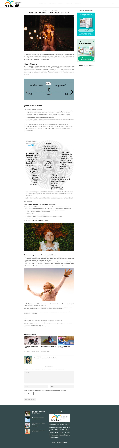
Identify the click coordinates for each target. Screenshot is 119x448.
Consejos (61, 4)
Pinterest (87, 69)
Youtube (90, 69)
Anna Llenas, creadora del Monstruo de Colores (38, 424)
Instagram (84, 69)
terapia (49, 351)
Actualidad (42, 4)
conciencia (27, 351)
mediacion (43, 351)
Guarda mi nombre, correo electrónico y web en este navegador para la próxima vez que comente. (45, 390)
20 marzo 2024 (35, 431)
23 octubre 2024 (36, 413)
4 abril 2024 (35, 426)
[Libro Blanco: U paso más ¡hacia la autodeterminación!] (86, 50)
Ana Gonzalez (37, 356)
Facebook (78, 69)
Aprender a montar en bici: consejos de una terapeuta (38, 412)
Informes (69, 4)
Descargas (52, 4)
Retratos (78, 4)
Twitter (81, 69)
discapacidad (35, 351)
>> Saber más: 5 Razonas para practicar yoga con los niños (36, 220)
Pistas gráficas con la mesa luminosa (38, 417)
